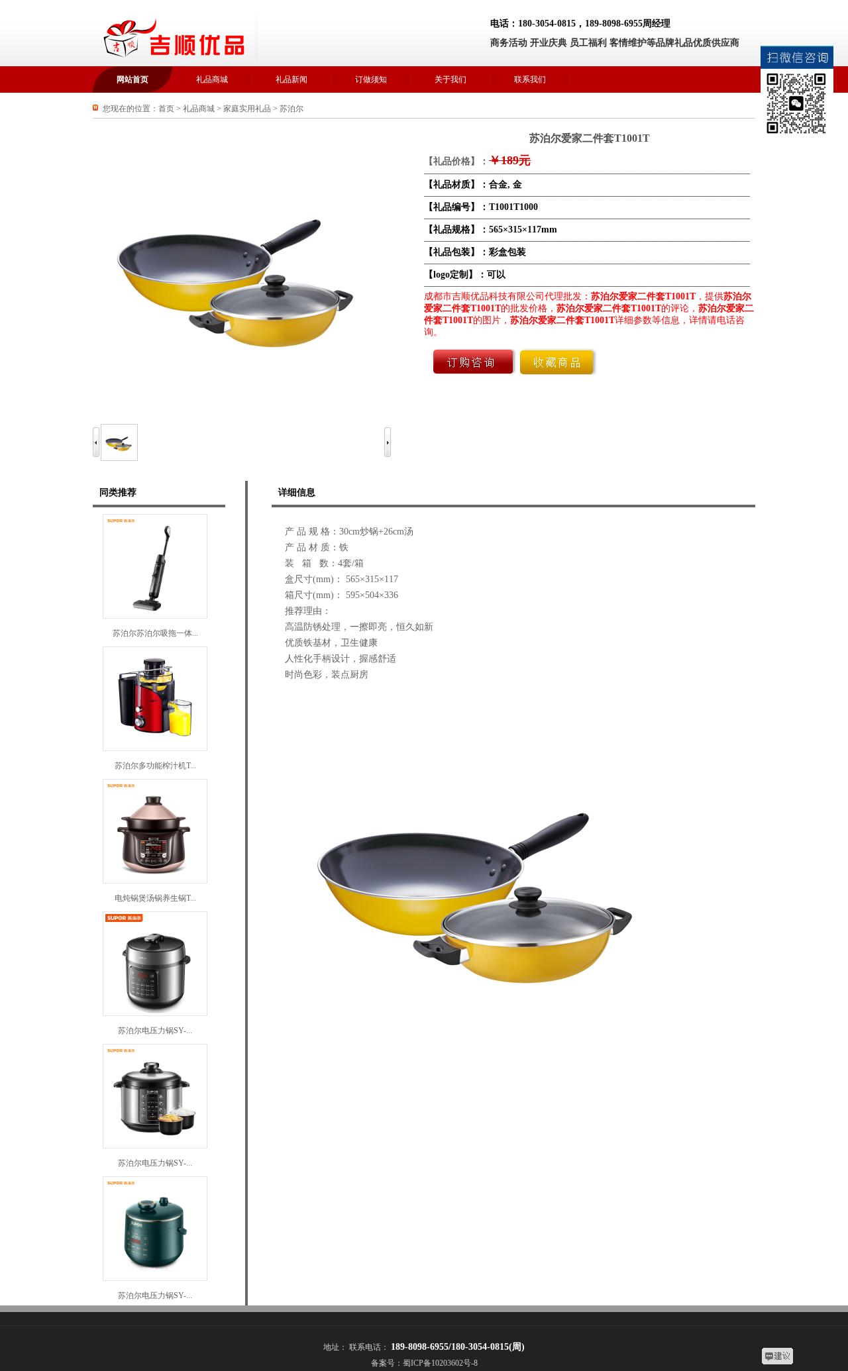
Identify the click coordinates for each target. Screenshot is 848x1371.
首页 (166, 108)
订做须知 (371, 79)
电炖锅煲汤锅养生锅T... (155, 898)
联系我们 (530, 79)
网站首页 (132, 79)
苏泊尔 (291, 108)
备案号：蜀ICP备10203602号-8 (424, 1363)
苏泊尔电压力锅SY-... (155, 1030)
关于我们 (450, 79)
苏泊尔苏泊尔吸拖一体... (155, 633)
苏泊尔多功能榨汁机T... (155, 765)
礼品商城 (212, 79)
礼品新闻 (291, 79)
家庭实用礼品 (247, 108)
